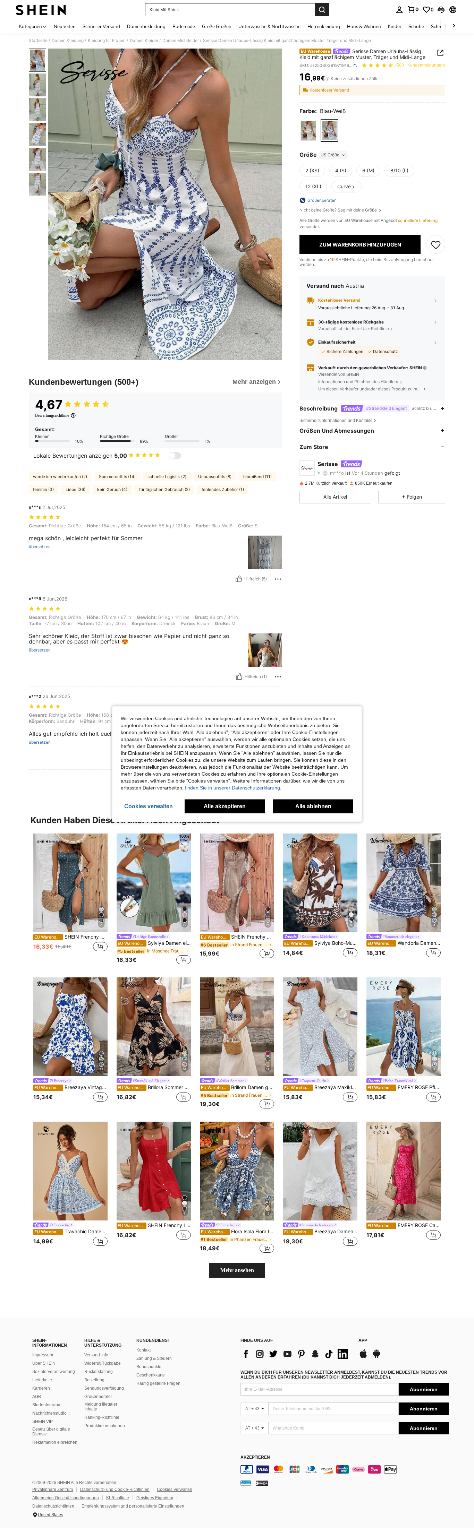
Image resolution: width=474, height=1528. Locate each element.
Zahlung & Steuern (154, 1358)
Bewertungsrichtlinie (52, 415)
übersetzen (40, 546)
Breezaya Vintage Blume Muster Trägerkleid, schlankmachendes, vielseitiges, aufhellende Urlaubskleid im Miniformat (71, 1087)
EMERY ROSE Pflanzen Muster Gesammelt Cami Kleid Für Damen (404, 1087)
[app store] (363, 1357)
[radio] (308, 130)
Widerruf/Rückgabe (102, 1363)
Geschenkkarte (150, 1375)
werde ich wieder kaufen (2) (60, 476)
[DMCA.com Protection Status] (262, 1482)
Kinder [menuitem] (394, 26)
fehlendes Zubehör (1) (223, 489)
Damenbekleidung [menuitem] (146, 26)
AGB (36, 1396)
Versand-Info (96, 1355)
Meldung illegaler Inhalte (100, 1407)
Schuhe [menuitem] (416, 26)
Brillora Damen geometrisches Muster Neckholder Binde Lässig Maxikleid (237, 1087)
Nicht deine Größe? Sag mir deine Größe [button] (338, 210)
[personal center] (399, 10)
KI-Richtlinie (117, 1497)
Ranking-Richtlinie (101, 1417)
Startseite (38, 40)
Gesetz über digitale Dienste (51, 1431)
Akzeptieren (255, 1457)
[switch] (175, 455)
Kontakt (143, 1350)
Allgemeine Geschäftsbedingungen (65, 1497)
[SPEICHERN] (435, 244)
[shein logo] (41, 9)
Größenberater (98, 1396)
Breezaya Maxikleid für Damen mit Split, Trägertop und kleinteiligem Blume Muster (320, 1087)
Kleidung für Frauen (107, 40)
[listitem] (70, 900)
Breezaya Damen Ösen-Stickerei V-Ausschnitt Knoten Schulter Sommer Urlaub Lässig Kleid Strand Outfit (320, 1231)
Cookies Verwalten (174, 1489)
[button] (441, 10)
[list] (296, 1354)
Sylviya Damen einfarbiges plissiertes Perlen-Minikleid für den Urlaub (154, 943)
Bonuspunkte (148, 1366)
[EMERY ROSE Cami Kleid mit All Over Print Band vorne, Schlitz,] (403, 1171)
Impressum (42, 1355)
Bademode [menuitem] (183, 26)
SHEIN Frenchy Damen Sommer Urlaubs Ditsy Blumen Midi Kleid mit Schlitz (71, 937)
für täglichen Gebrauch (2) (164, 489)
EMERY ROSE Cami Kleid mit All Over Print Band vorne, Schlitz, (404, 1225)
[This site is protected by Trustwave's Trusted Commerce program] (245, 1482)
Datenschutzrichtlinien (53, 1506)
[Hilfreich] (239, 579)
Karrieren (41, 1388)
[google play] (376, 1357)
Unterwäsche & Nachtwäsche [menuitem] (269, 26)
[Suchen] (322, 9)
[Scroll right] (453, 26)
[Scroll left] (445, 26)
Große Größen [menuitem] (216, 26)
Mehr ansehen (237, 1270)
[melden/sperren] (278, 579)
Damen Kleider (144, 40)
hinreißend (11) (257, 476)
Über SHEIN (44, 1363)
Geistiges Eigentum (154, 1497)
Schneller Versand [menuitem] (101, 26)
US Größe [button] (330, 154)
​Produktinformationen (104, 1425)
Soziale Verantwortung (53, 1371)
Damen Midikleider (180, 40)
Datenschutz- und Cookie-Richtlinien (115, 1489)
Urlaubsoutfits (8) (214, 476)
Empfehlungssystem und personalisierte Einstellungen (133, 1506)
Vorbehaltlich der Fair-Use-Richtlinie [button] (353, 328)
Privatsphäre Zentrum (52, 1489)
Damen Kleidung (68, 40)
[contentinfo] (344, 1469)
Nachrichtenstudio (49, 1413)
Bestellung (94, 1380)
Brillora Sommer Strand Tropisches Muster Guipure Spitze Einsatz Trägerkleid (154, 1087)
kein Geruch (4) (112, 489)
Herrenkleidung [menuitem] (323, 26)
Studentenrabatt (47, 1404)
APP (362, 1340)
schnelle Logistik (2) (166, 476)
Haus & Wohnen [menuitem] (364, 26)
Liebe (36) (75, 489)
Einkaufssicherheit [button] (337, 342)
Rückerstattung (98, 1371)
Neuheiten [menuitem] (65, 26)
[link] (413, 9)
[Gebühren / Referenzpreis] (327, 78)
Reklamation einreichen (54, 1442)
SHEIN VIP (42, 1421)
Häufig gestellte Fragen (158, 1383)
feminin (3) (43, 489)
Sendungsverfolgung (104, 1388)
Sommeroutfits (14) (117, 476)
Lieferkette (42, 1380)
